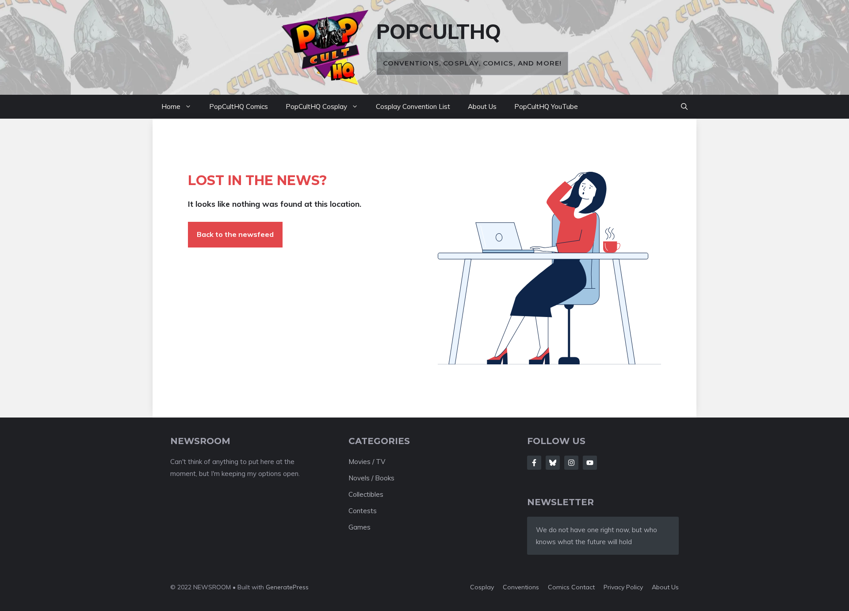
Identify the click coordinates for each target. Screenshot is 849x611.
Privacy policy (623, 587)
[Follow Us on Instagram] (571, 463)
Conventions (521, 587)
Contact (583, 587)
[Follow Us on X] (553, 463)
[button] (684, 107)
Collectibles (365, 494)
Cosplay (482, 587)
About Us (482, 106)
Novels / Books (371, 478)
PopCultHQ (438, 31)
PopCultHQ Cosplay (316, 106)
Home (170, 106)
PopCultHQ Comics (238, 106)
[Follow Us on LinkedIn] (590, 463)
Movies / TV (366, 461)
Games (359, 527)
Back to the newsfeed (235, 234)
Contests (362, 511)
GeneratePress (287, 587)
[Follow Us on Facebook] (534, 463)
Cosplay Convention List (413, 106)
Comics (559, 587)
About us (665, 587)
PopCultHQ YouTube (546, 106)
